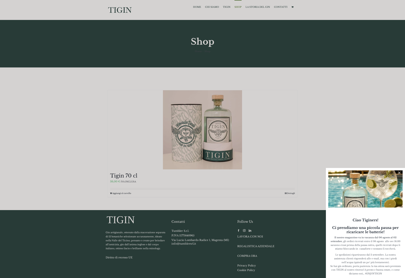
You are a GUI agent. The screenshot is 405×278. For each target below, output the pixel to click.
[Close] (399, 173)
